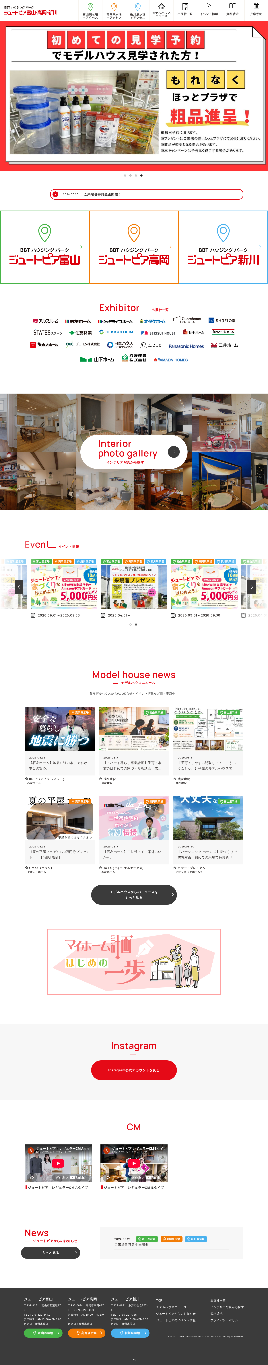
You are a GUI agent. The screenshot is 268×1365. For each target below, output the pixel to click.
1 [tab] (125, 175)
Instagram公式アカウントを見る (134, 1070)
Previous (4, 586)
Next (264, 586)
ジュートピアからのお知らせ (176, 1313)
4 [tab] (141, 175)
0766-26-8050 (85, 1309)
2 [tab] (130, 175)
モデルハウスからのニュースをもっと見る (134, 895)
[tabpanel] (134, 95)
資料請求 (216, 1313)
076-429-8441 (41, 1314)
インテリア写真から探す (227, 1307)
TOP (159, 1300)
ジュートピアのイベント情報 (176, 1320)
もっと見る (50, 1253)
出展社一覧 (218, 1300)
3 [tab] (136, 175)
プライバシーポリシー (225, 1320)
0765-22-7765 (128, 1314)
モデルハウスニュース (171, 1307)
